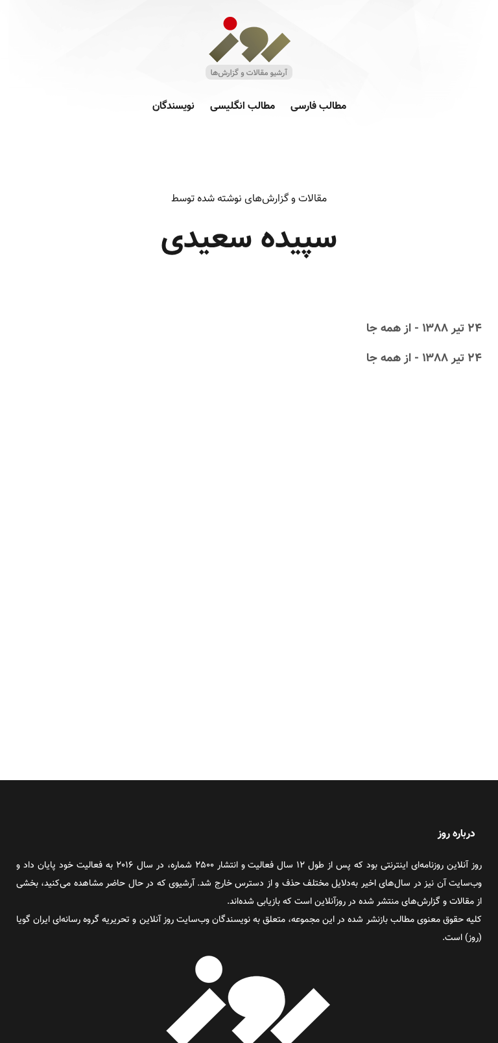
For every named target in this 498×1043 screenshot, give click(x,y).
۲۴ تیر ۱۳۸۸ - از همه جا (424, 329)
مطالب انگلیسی (242, 106)
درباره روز (456, 834)
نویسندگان (173, 106)
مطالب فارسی (318, 106)
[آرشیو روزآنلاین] (249, 79)
